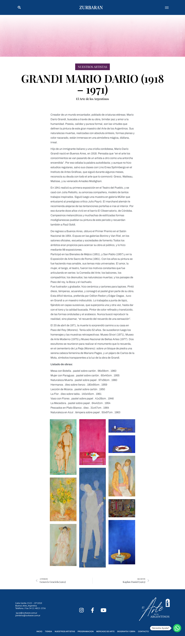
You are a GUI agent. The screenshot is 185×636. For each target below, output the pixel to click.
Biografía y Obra (126, 631)
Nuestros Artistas (92, 67)
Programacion (86, 631)
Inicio (39, 631)
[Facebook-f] (92, 610)
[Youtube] (103, 610)
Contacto (143, 631)
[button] (19, 7)
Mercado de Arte (105, 631)
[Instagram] (81, 610)
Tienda (48, 631)
